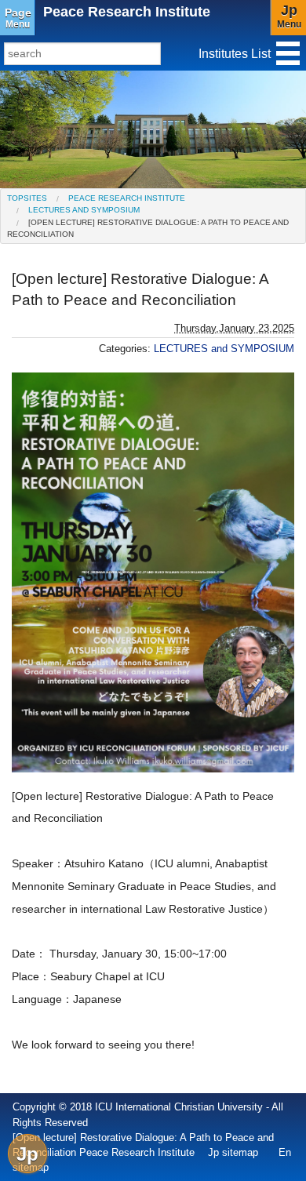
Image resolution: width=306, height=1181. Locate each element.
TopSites (27, 198)
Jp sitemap (233, 1152)
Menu (18, 18)
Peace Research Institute (126, 12)
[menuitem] (27, 198)
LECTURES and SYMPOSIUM (84, 209)
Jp (27, 1154)
